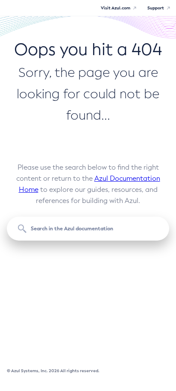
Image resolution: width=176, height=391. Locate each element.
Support (155, 8)
